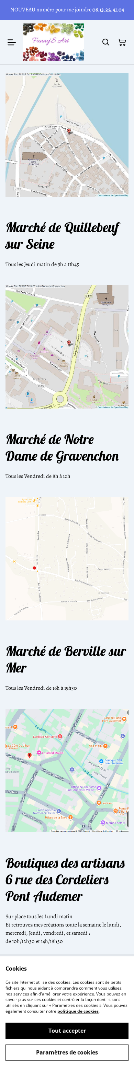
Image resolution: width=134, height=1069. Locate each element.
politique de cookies (78, 1011)
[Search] (106, 42)
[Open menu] (11, 42)
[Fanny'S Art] (53, 42)
